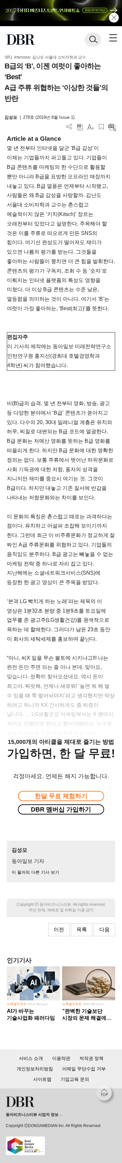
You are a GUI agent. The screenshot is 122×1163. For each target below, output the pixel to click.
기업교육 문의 (75, 1079)
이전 (59, 929)
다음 (104, 929)
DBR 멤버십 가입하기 (61, 809)
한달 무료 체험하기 (61, 796)
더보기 (69, 126)
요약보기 (112, 126)
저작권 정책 (91, 1058)
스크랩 (101, 126)
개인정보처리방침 (35, 1068)
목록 (81, 929)
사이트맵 (42, 1079)
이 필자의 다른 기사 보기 (35, 872)
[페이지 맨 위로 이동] (106, 1094)
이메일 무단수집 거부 (84, 1068)
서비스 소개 (31, 1058)
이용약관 (61, 1058)
